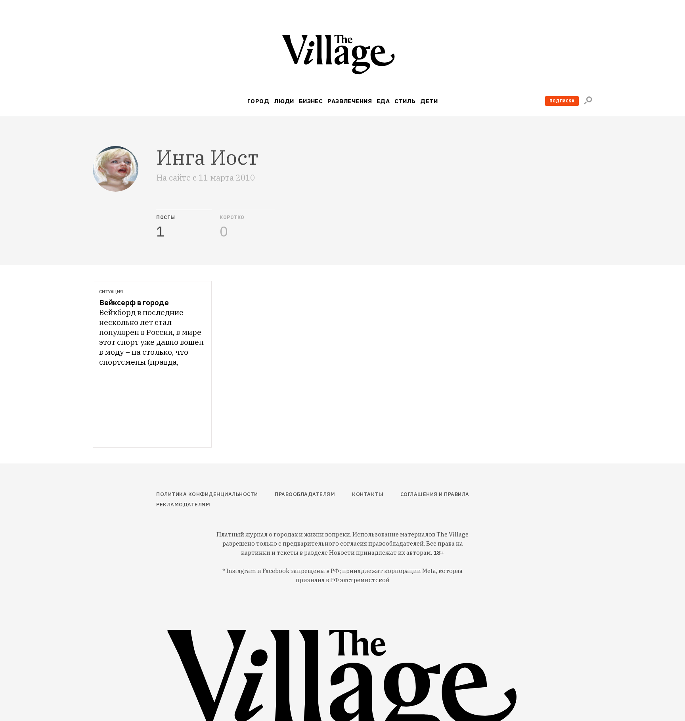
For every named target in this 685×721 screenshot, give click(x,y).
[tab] (184, 224)
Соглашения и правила (434, 494)
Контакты (367, 494)
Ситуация (111, 291)
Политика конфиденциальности (207, 494)
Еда (383, 101)
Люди (284, 101)
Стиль (404, 101)
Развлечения (349, 101)
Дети (429, 101)
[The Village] (342, 56)
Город (258, 101)
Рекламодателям (183, 504)
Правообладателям (305, 494)
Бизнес (311, 101)
